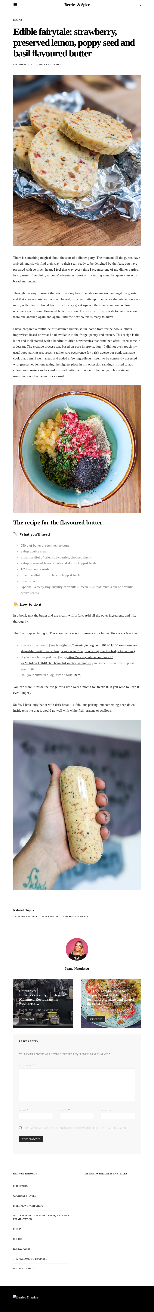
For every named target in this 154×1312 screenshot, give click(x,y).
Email (65, 1110)
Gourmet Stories (24, 1195)
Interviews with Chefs (28, 1205)
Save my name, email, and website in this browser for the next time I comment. (75, 1128)
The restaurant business (30, 1258)
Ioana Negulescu (50, 65)
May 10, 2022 (26, 1010)
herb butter (51, 917)
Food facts (20, 1186)
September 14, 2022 (24, 65)
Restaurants (27, 991)
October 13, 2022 (97, 1010)
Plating (18, 1229)
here (77, 675)
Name (23, 1110)
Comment (25, 1066)
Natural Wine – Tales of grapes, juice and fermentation (41, 1217)
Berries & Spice (77, 4)
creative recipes (26, 917)
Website (106, 1110)
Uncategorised (23, 1268)
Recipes (18, 20)
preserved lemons (76, 917)
